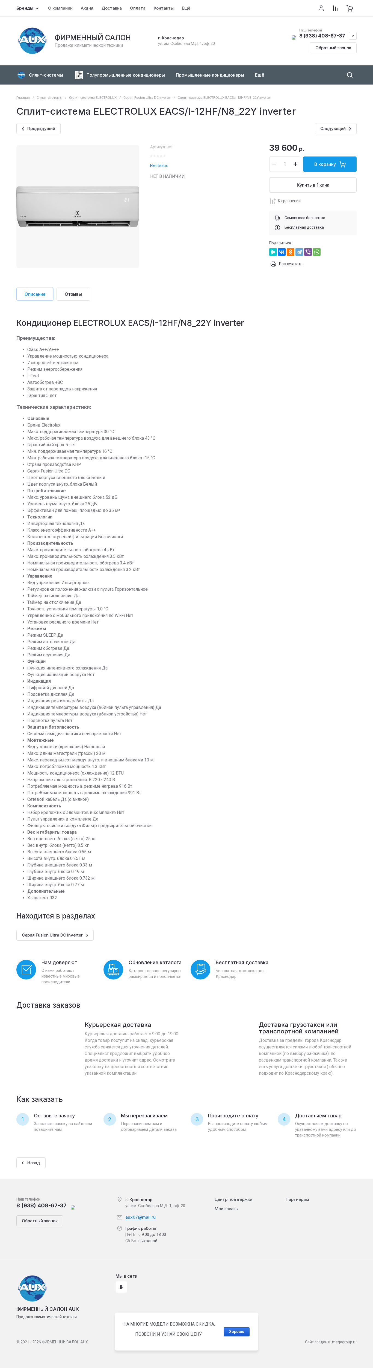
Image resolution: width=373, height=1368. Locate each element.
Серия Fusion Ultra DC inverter (147, 97)
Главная (23, 97)
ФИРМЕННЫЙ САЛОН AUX (47, 1309)
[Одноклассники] (290, 252)
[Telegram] (299, 252)
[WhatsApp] (317, 252)
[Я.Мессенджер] (273, 252)
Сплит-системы (49, 97)
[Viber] (308, 252)
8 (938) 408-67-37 (322, 36)
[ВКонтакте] (282, 252)
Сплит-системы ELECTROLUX (93, 97)
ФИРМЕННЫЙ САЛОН (93, 37)
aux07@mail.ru (140, 1217)
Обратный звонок (333, 47)
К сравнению (289, 201)
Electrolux (159, 165)
